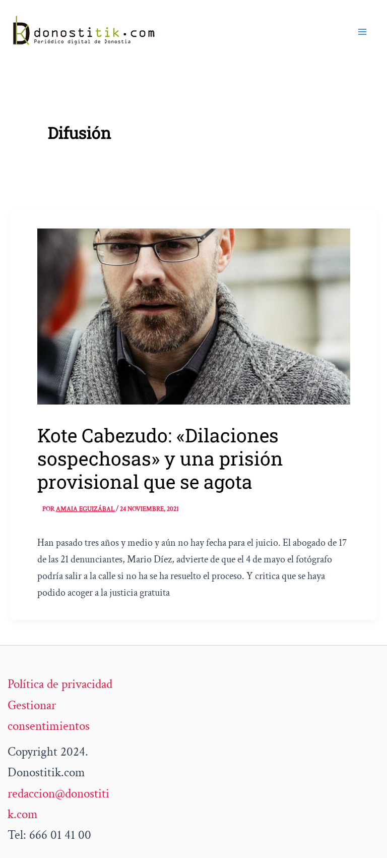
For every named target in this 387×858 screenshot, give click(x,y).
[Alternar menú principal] (362, 31)
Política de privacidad (60, 684)
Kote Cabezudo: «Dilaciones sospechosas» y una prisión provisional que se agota (160, 458)
